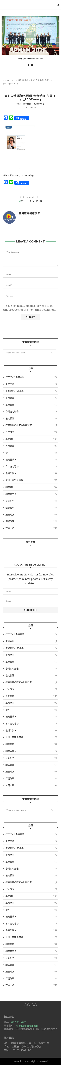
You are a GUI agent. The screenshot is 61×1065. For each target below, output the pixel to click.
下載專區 (31, 384)
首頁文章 (31, 528)
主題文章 (31, 397)
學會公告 (31, 438)
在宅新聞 (31, 418)
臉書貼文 (31, 514)
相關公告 (31, 486)
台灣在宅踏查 (31, 411)
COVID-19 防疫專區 (31, 377)
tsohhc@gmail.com (27, 1025)
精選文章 (31, 507)
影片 (31, 452)
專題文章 (31, 445)
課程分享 (31, 521)
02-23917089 (18, 1022)
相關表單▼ (31, 493)
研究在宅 (31, 500)
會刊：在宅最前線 (31, 480)
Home (6, 80)
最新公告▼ (31, 473)
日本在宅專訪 (31, 466)
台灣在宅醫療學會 (36, 103)
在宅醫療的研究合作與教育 (31, 425)
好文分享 (31, 432)
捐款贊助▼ (31, 459)
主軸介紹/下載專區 (31, 390)
